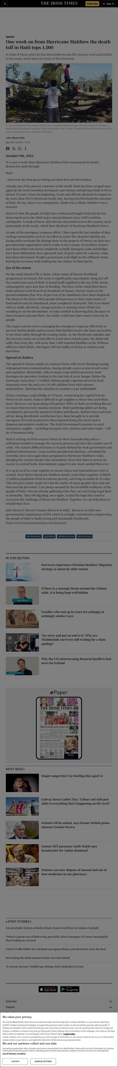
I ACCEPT (15, 1061)
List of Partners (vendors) (14, 1054)
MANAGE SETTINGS (43, 1061)
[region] (59, 1039)
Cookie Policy (69, 1034)
